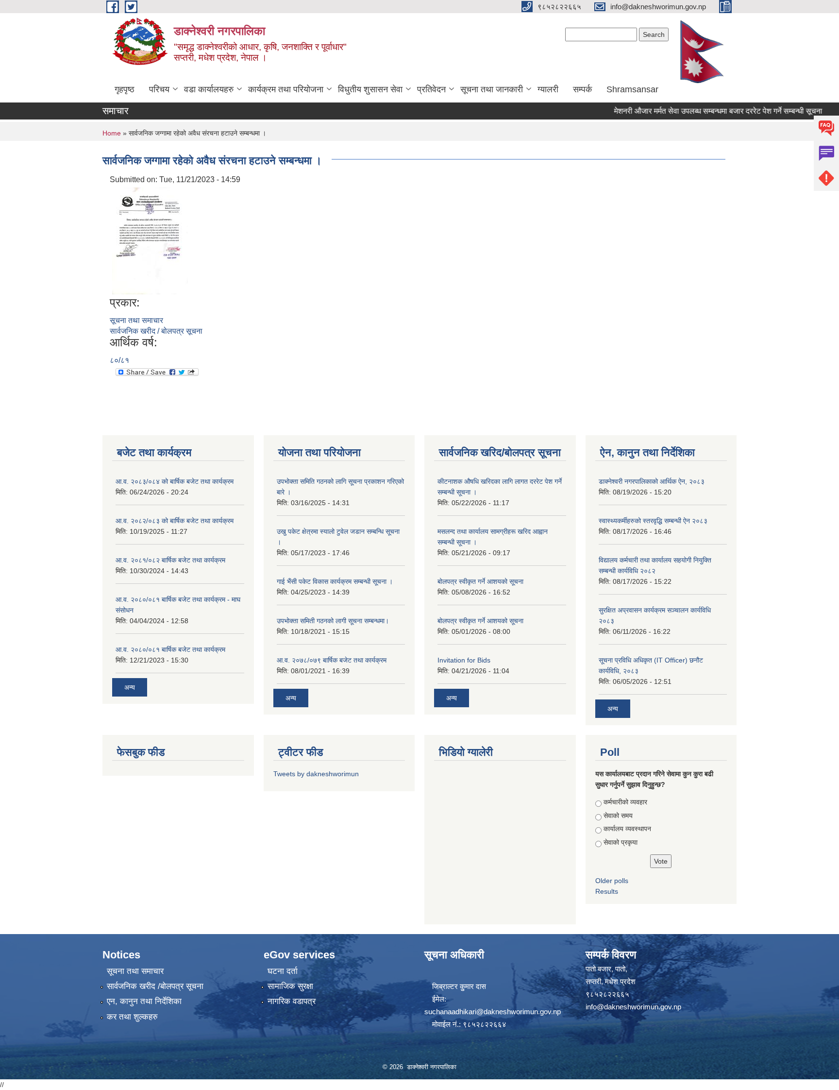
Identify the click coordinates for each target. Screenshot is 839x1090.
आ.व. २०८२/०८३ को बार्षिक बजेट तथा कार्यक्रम (175, 521)
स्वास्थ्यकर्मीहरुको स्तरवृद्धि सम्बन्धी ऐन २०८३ (653, 521)
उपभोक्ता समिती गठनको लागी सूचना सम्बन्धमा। (333, 621)
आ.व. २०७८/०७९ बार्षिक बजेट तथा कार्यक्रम (331, 660)
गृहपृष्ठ (124, 89)
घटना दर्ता (283, 971)
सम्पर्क (582, 89)
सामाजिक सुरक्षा (290, 986)
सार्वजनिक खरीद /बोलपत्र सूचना (155, 986)
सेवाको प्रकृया (621, 842)
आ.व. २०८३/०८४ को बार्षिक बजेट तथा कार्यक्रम (175, 481)
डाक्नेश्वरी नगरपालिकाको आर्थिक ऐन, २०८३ (652, 481)
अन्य (129, 687)
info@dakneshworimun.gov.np (633, 1007)
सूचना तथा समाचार (136, 320)
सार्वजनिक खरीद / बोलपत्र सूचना (156, 331)
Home (111, 133)
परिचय (159, 89)
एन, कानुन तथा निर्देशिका (144, 1001)
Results (606, 891)
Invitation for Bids (463, 660)
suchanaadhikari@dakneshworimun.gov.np (492, 1011)
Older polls (611, 881)
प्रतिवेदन (431, 89)
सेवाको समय (618, 815)
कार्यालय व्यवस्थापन (627, 829)
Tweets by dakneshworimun (316, 774)
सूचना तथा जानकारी (491, 89)
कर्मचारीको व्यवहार (625, 802)
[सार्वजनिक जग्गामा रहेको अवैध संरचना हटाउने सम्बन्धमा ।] (150, 240)
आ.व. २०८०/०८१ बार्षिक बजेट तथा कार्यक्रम (170, 649)
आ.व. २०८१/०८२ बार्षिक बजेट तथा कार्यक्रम (170, 560)
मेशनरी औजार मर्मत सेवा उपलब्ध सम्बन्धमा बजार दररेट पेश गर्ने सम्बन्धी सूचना (702, 111)
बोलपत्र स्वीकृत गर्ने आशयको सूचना (480, 581)
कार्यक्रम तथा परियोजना (285, 89)
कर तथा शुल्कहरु (132, 1017)
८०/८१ (119, 360)
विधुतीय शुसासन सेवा (370, 89)
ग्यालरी (547, 89)
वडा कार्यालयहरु (209, 89)
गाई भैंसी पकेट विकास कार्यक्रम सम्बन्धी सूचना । (335, 581)
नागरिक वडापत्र (292, 1001)
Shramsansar (632, 89)
